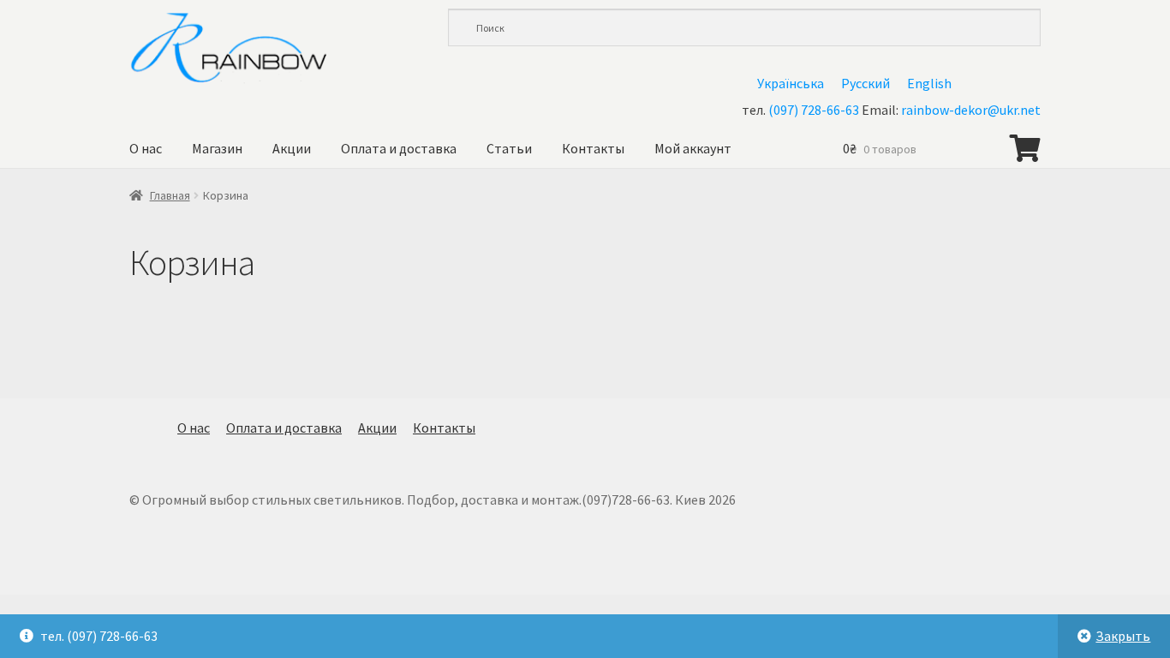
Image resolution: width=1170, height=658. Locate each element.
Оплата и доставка (399, 148)
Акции (291, 148)
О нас (145, 148)
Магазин (217, 148)
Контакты (593, 148)
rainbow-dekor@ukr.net (971, 109)
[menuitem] (791, 82)
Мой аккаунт (692, 148)
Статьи (509, 148)
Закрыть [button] (1122, 635)
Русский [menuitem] (865, 83)
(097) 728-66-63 (813, 109)
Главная (170, 195)
